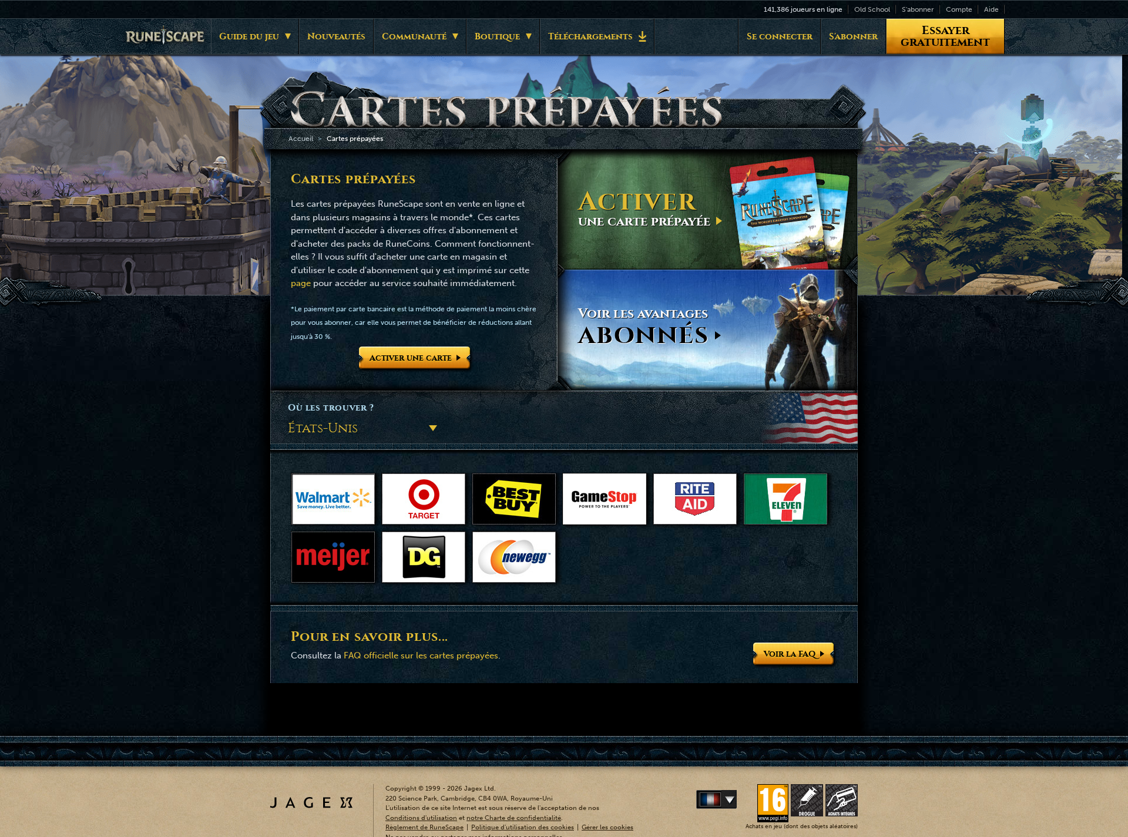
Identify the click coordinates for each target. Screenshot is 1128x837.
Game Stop (604, 499)
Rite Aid (695, 499)
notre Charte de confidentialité (513, 818)
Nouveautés (336, 36)
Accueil (300, 139)
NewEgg (514, 557)
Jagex (311, 803)
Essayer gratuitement (945, 36)
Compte (959, 9)
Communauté (414, 36)
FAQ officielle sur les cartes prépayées (421, 655)
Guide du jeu (249, 36)
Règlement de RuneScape (424, 827)
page (301, 283)
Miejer (333, 557)
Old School (872, 9)
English (734, 799)
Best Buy (514, 499)
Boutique (497, 36)
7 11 (785, 499)
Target (423, 499)
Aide (991, 9)
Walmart (333, 499)
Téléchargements (590, 36)
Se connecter (780, 36)
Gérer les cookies (607, 827)
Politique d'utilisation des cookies (522, 827)
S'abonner (918, 9)
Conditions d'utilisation (421, 818)
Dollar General (423, 557)
